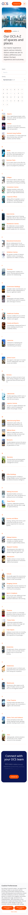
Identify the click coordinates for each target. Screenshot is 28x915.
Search (3, 69)
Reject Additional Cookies (20, 908)
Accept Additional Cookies (8, 908)
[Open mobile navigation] (24, 3)
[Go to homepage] (5, 3)
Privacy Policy (18, 901)
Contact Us (16, 4)
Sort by (3, 76)
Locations (11, 31)
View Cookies (14, 911)
